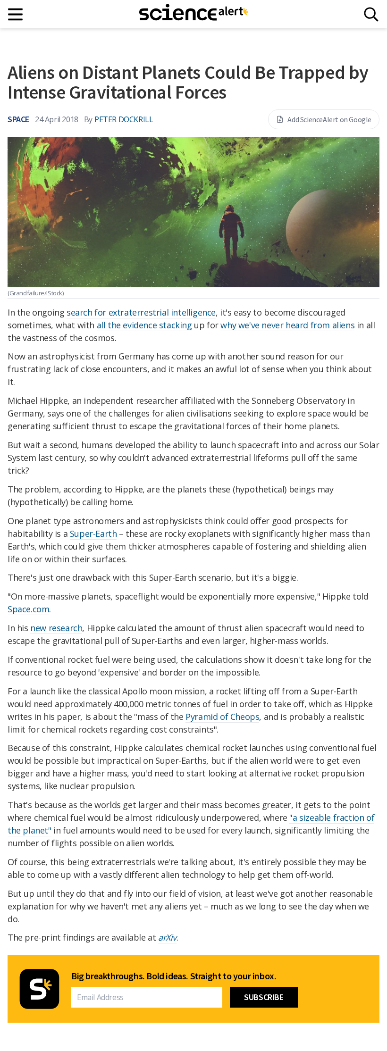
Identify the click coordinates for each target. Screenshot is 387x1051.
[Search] (371, 14)
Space (18, 119)
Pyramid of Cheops (222, 716)
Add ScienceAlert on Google (329, 119)
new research (56, 628)
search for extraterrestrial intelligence (141, 312)
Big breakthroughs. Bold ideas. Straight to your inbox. (173, 976)
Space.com (28, 609)
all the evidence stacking (144, 325)
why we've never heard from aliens (287, 325)
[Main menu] (16, 14)
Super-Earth (93, 533)
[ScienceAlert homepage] (193, 14)
